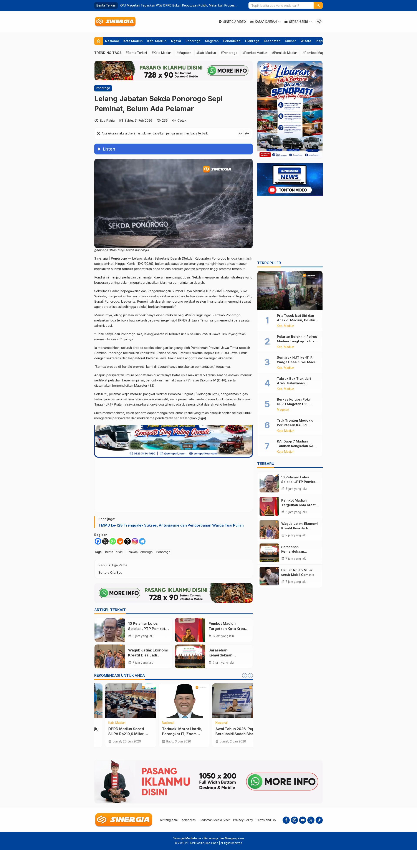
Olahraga (252, 41)
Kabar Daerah (266, 21)
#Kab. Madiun (206, 53)
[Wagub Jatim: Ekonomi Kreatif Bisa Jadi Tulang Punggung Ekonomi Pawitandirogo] (109, 656)
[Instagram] (135, 541)
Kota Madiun (133, 41)
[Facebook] (98, 541)
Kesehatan (272, 41)
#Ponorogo (229, 53)
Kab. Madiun (157, 41)
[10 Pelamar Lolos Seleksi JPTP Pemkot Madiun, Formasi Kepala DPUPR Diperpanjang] (109, 630)
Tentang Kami (168, 820)
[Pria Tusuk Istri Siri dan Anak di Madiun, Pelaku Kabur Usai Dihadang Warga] (290, 290)
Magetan (212, 41)
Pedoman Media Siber (215, 820)
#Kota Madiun (162, 53)
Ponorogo (192, 41)
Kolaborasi (189, 820)
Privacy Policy (243, 820)
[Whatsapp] (112, 541)
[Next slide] (250, 675)
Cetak (181, 120)
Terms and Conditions (271, 820)
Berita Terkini (114, 552)
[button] (318, 5)
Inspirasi (322, 41)
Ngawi (176, 41)
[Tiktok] (319, 820)
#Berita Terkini (136, 53)
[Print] (120, 541)
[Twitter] (310, 820)
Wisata (306, 41)
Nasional (112, 41)
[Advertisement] (290, 229)
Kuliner (290, 41)
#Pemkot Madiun (254, 53)
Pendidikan (231, 41)
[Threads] (127, 541)
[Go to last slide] (244, 675)
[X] (105, 541)
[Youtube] (302, 820)
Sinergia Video (234, 21)
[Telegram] (142, 541)
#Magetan (184, 53)
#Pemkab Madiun (285, 53)
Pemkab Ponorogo (140, 552)
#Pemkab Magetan (316, 53)
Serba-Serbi (298, 21)
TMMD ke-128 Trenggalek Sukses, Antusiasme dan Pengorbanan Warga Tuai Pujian (171, 525)
